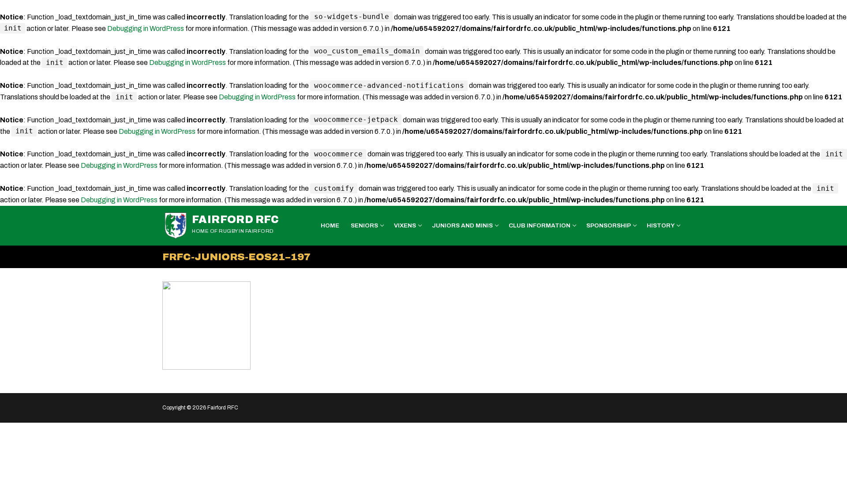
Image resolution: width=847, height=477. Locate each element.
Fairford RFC (235, 219)
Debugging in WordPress (145, 28)
